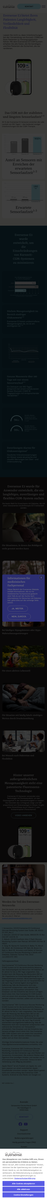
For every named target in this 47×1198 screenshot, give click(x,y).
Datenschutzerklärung (24, 1178)
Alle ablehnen (23, 1189)
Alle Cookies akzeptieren (23, 1183)
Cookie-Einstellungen (23, 1195)
